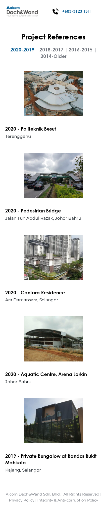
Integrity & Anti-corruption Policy (67, 500)
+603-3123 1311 (77, 11)
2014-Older (53, 56)
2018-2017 (51, 49)
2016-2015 (81, 49)
